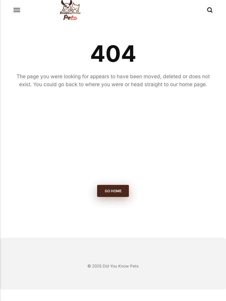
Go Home (113, 191)
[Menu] (17, 10)
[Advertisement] (113, 137)
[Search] (209, 10)
